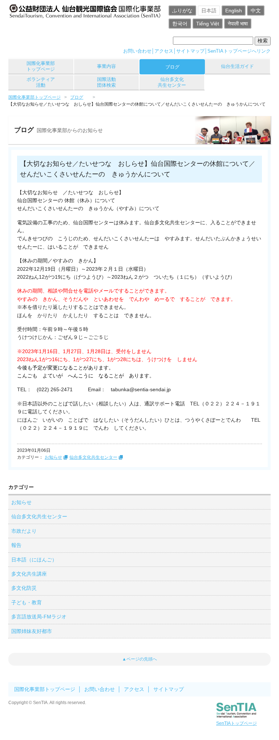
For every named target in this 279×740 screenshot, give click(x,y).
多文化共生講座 (29, 574)
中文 (256, 10)
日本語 (209, 10)
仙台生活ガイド (237, 66)
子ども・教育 (26, 602)
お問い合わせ (137, 51)
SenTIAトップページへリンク (239, 51)
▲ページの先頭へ (139, 659)
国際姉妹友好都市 (31, 631)
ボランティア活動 (41, 82)
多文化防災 (24, 588)
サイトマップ (190, 51)
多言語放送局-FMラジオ (38, 617)
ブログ (172, 67)
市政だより (24, 531)
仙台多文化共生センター (172, 82)
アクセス (163, 51)
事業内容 (106, 66)
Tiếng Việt (207, 23)
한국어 (179, 23)
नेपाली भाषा (238, 23)
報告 (16, 545)
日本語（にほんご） (34, 560)
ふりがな (182, 10)
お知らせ (53, 457)
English (233, 10)
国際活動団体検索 (106, 82)
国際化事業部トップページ (41, 66)
